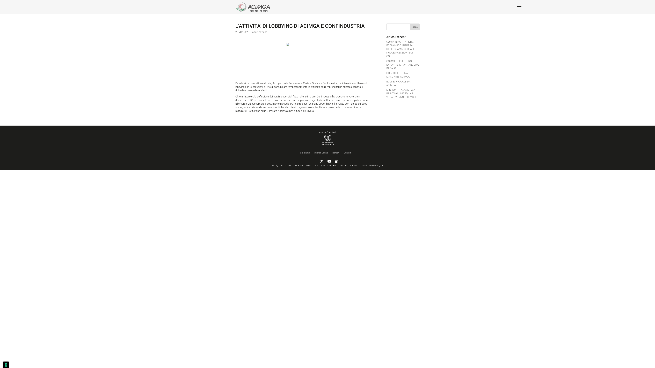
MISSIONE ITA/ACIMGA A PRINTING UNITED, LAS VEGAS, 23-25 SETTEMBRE (401, 93)
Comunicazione (259, 32)
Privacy (335, 152)
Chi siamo (305, 152)
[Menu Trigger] (519, 6)
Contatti (347, 152)
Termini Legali (321, 152)
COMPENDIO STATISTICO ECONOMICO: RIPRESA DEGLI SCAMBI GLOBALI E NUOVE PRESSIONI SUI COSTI (401, 49)
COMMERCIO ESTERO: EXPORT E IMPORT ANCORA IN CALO (402, 65)
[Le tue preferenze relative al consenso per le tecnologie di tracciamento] (6, 365)
